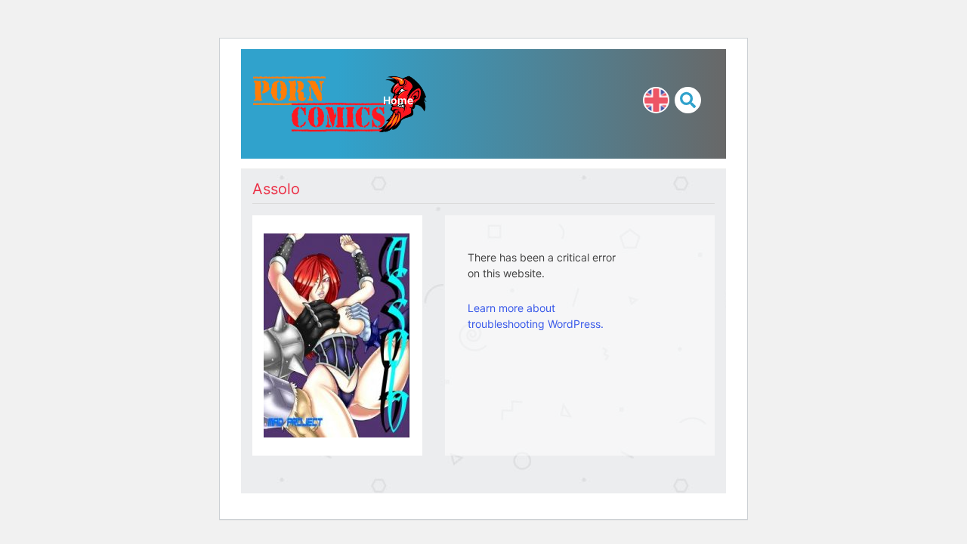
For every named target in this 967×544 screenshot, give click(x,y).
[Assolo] (336, 333)
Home (398, 100)
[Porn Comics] (340, 102)
